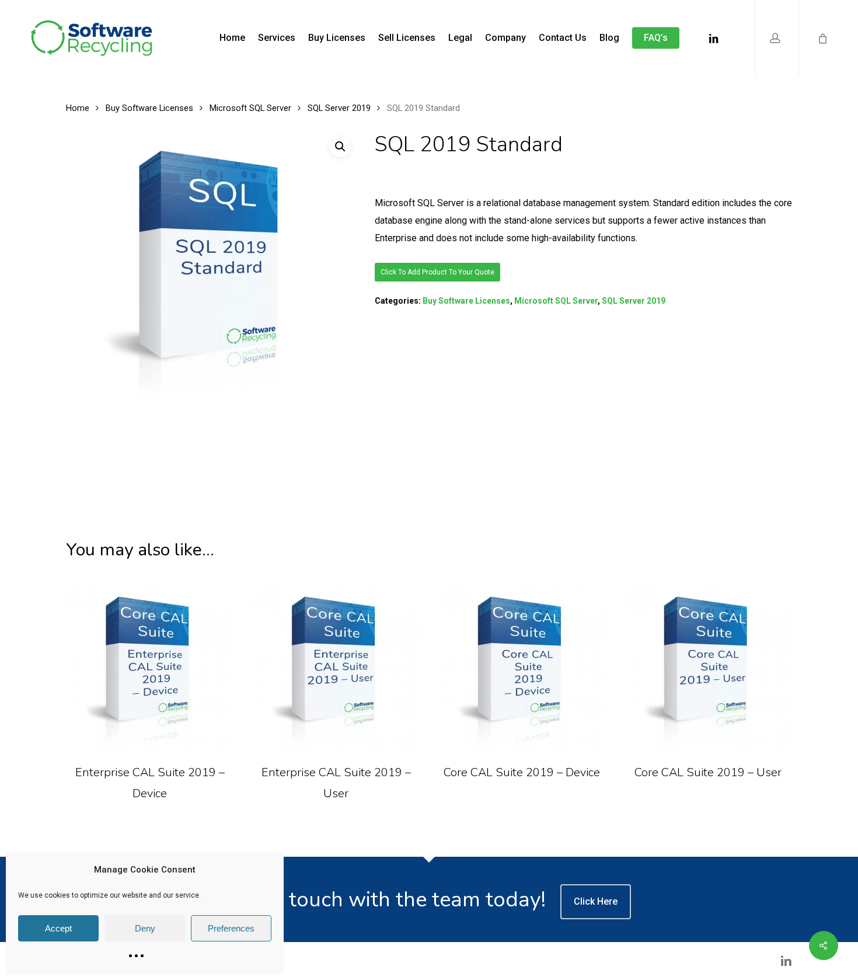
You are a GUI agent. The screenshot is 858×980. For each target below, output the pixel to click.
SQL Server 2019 (339, 108)
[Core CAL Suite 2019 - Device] (522, 666)
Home (77, 108)
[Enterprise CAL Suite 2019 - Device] (150, 666)
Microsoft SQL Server (250, 108)
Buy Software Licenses (149, 108)
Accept (58, 928)
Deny (145, 928)
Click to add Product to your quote (437, 272)
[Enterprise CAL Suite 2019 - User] (336, 666)
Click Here (596, 901)
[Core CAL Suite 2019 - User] (708, 666)
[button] (340, 146)
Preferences (231, 928)
